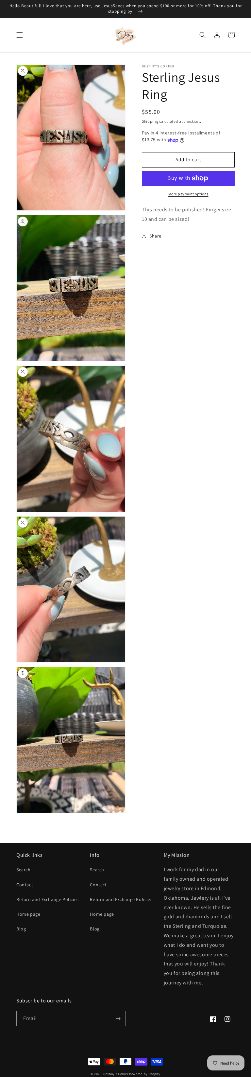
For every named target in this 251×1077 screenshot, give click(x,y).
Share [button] (155, 236)
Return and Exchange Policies (47, 899)
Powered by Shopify (144, 1074)
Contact (24, 885)
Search (23, 870)
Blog (21, 929)
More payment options (188, 193)
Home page (28, 914)
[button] (19, 35)
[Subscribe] (118, 1018)
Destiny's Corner (115, 1074)
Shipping (150, 121)
